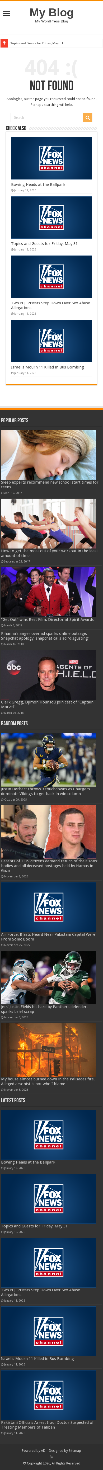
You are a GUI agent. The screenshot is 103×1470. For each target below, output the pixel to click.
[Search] (87, 117)
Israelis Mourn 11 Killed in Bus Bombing (47, 367)
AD (43, 1451)
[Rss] (52, 1457)
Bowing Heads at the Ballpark (38, 184)
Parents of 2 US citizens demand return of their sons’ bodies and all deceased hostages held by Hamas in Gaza (49, 866)
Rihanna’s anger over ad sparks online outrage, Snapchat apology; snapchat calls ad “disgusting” (45, 636)
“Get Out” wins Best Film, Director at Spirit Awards (47, 619)
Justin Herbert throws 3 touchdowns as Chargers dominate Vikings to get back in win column (45, 791)
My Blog (52, 12)
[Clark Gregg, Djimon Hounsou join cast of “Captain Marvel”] (48, 675)
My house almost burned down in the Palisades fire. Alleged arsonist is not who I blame (48, 1081)
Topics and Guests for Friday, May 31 (36, 43)
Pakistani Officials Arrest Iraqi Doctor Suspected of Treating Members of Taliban (47, 1425)
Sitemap (75, 1451)
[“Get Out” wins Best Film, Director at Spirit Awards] (48, 592)
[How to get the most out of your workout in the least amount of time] (48, 524)
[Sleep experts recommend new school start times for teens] (48, 455)
